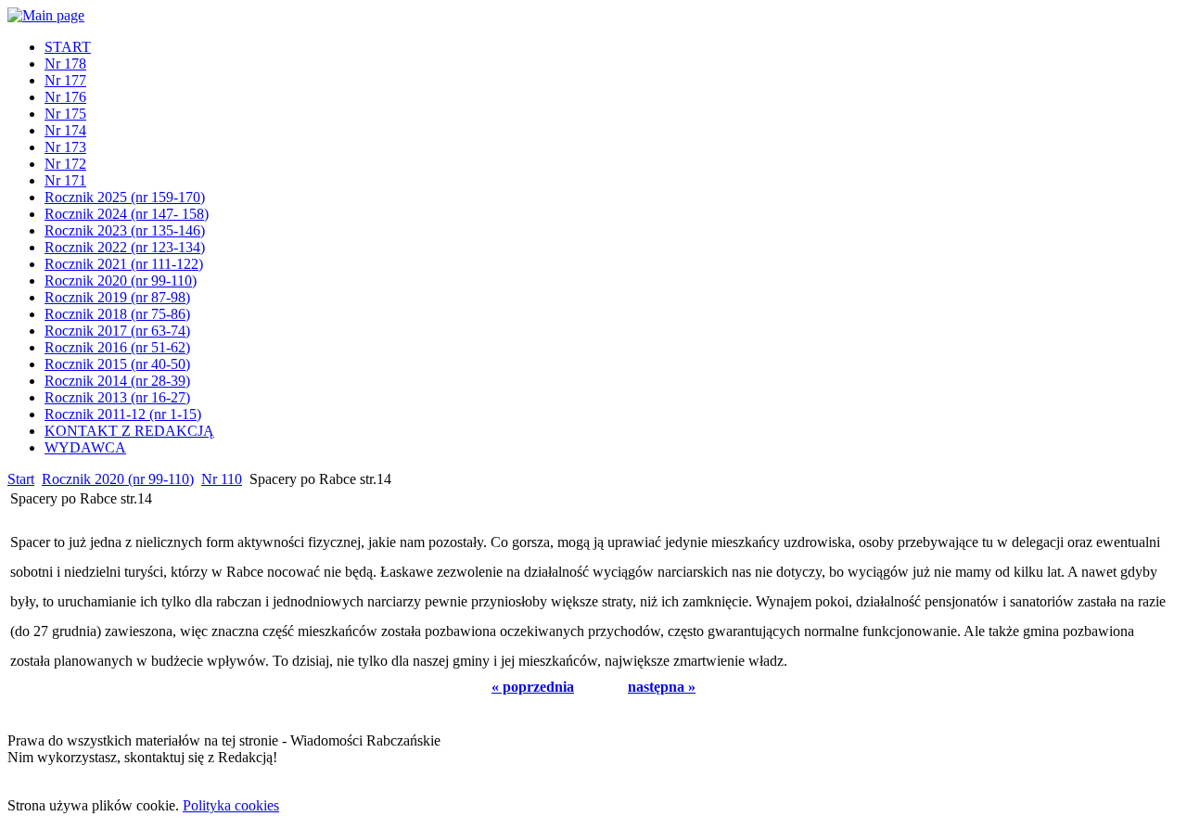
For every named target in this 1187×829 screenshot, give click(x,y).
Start (20, 479)
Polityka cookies (231, 805)
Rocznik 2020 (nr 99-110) (118, 479)
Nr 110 (221, 479)
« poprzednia (532, 687)
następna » (662, 687)
